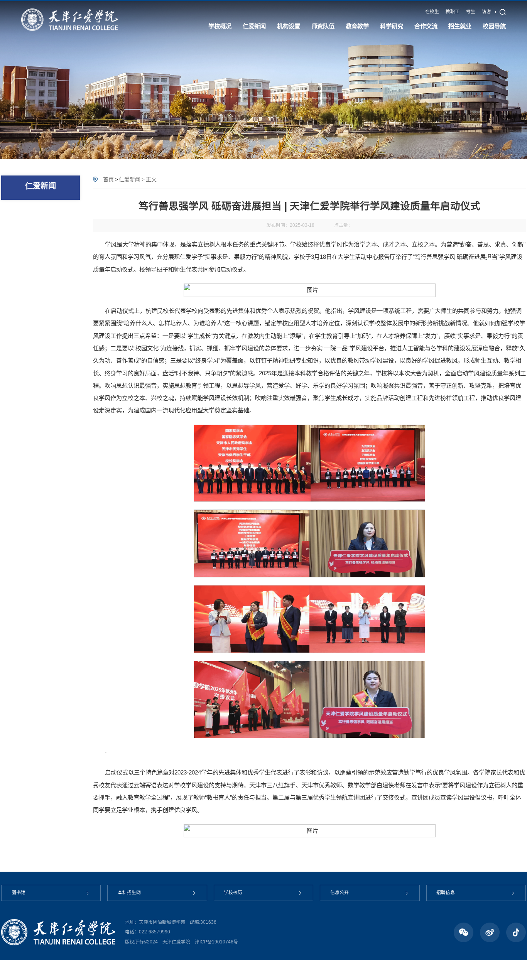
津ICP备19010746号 (216, 942)
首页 (108, 179)
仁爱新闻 (129, 179)
